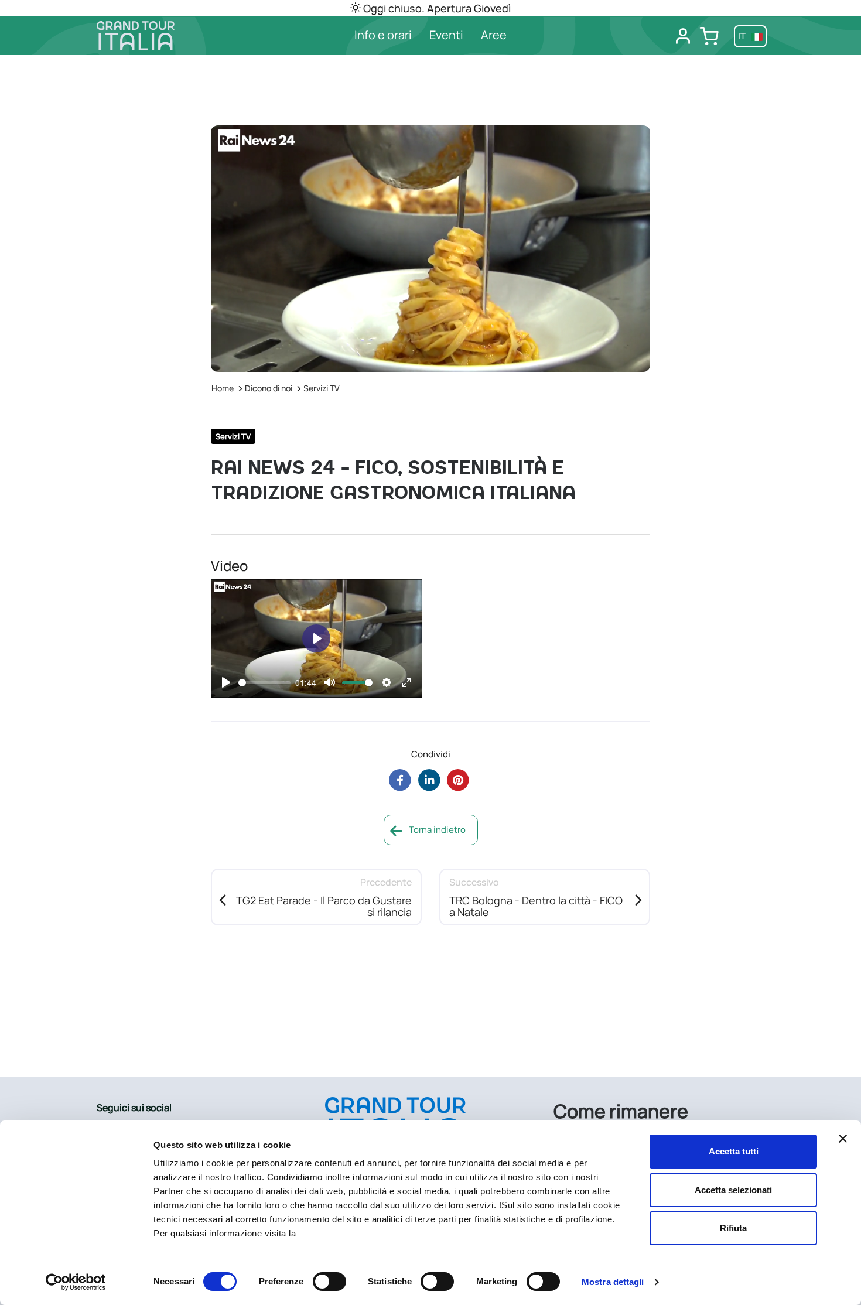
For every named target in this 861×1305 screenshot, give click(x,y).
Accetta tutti (733, 1151)
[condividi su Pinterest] (458, 780)
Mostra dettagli (613, 1282)
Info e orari (383, 35)
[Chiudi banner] (843, 1139)
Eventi (446, 35)
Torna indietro (436, 830)
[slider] (264, 682)
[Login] (683, 36)
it (742, 36)
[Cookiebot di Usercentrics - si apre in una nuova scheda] (76, 1282)
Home (222, 388)
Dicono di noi (268, 388)
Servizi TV (321, 388)
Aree (494, 35)
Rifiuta (733, 1228)
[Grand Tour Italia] (174, 35)
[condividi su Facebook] (400, 780)
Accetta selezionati (733, 1190)
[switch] (329, 1281)
